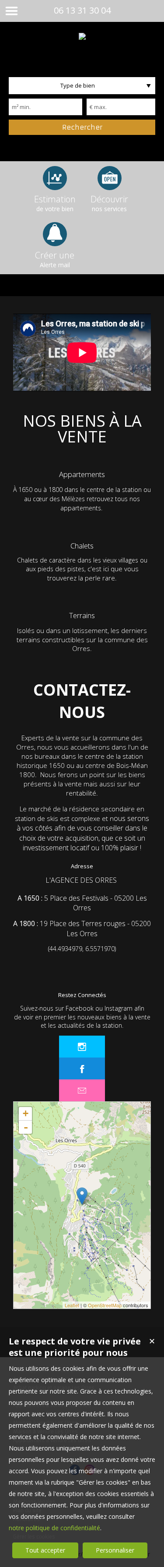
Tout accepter (45, 1550)
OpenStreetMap (105, 1305)
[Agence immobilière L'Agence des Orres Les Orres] (82, 36)
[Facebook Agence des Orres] (82, 1068)
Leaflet (72, 1305)
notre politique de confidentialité (54, 1528)
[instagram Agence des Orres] (82, 1047)
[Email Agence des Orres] (82, 1090)
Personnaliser (115, 1550)
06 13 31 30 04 (82, 10)
